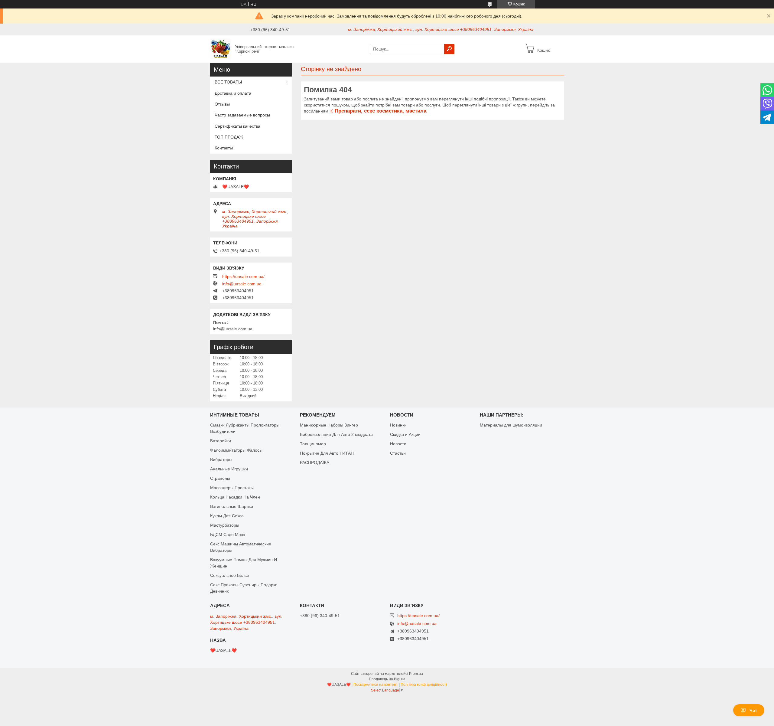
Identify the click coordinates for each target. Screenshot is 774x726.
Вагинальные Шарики (231, 506)
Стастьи (398, 453)
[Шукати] (449, 49)
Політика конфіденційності (424, 684)
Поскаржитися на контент (375, 684)
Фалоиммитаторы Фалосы (236, 450)
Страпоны (220, 478)
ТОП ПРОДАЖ (229, 137)
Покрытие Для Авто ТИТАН (327, 453)
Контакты (224, 148)
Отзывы (222, 104)
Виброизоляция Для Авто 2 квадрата (336, 434)
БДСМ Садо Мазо (227, 534)
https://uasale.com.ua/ (243, 276)
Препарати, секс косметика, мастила (380, 111)
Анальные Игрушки (229, 468)
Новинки (398, 425)
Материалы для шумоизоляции (511, 425)
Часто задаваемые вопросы (242, 115)
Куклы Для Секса (227, 515)
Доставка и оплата (233, 93)
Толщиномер (313, 443)
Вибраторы (221, 459)
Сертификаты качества (237, 126)
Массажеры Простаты (232, 487)
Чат (753, 710)
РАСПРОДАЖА (314, 462)
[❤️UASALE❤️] (220, 48)
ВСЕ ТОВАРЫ (228, 82)
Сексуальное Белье (229, 575)
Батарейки (220, 440)
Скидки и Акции (405, 434)
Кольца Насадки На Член (235, 497)
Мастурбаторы (224, 525)
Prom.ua (416, 674)
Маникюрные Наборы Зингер (329, 425)
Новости (398, 443)
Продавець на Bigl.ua (387, 679)
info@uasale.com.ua (242, 283)
